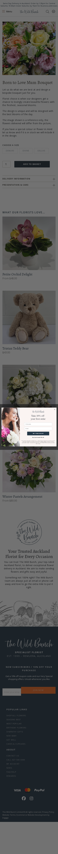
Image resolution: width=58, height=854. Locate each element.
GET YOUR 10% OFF (38, 433)
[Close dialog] (54, 409)
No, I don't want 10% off (38, 437)
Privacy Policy (43, 441)
